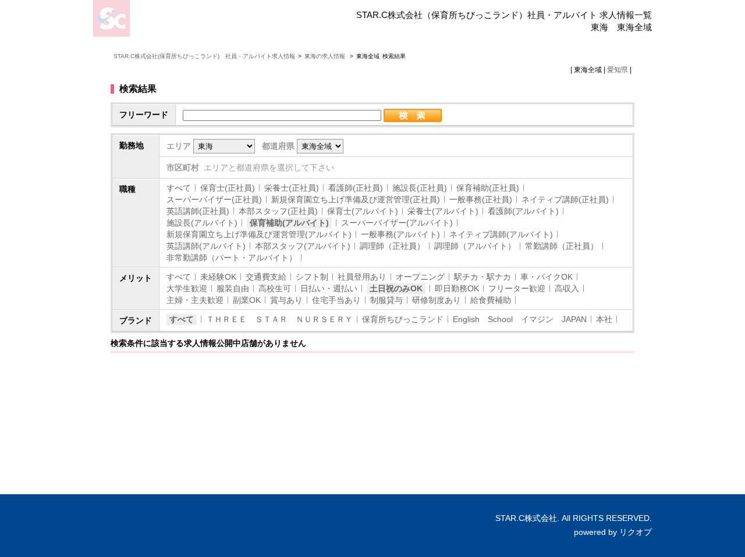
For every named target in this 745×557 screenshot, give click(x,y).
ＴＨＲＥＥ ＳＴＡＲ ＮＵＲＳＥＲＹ (279, 319)
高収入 (567, 288)
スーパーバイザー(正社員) (214, 199)
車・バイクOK (546, 276)
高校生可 (274, 288)
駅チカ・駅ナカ (482, 276)
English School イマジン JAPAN (520, 319)
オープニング (420, 276)
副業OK (247, 300)
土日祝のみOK (396, 288)
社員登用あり (362, 276)
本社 (604, 319)
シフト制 (312, 276)
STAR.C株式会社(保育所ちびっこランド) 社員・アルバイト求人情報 (204, 56)
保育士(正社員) (227, 187)
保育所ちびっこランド (403, 319)
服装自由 (233, 288)
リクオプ (635, 532)
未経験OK (218, 276)
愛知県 (617, 70)
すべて (178, 187)
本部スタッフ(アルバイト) (302, 246)
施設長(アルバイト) (201, 222)
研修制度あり (436, 300)
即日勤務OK (457, 288)
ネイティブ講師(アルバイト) (501, 234)
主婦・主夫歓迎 (195, 300)
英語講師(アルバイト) (206, 246)
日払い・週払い (328, 288)
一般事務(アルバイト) (400, 234)
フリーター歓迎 (516, 288)
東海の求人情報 (325, 56)
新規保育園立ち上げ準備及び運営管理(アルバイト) (259, 234)
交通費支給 (266, 276)
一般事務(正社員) (480, 199)
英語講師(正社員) (197, 211)
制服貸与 (386, 300)
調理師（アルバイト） (475, 246)
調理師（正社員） (392, 246)
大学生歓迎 (186, 288)
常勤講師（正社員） (561, 246)
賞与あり (286, 300)
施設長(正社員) (419, 187)
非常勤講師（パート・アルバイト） (231, 257)
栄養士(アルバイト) (442, 211)
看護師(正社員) (355, 187)
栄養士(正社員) (291, 187)
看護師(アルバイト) (523, 211)
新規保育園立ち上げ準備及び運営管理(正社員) (355, 199)
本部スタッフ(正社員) (278, 211)
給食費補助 (490, 300)
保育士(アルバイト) (362, 211)
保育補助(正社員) (487, 187)
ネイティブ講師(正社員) (565, 199)
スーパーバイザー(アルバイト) (397, 222)
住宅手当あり (336, 300)
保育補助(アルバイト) (289, 222)
